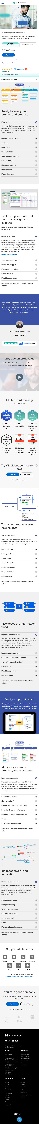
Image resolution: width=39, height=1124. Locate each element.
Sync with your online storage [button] (12, 662)
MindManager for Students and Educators (11, 1059)
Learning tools (24, 1060)
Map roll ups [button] (6, 666)
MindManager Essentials (11, 1062)
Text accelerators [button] (8, 535)
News (6, 1101)
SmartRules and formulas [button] (11, 823)
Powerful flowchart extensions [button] (13, 810)
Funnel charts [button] (6, 170)
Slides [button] (3, 923)
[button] (19, 377)
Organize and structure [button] (10, 635)
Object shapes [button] (7, 819)
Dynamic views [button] (7, 675)
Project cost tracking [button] (9, 796)
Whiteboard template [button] (9, 909)
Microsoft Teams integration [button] (12, 927)
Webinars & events (25, 1058)
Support (7, 1086)
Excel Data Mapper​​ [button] (8, 265)
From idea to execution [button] (10, 778)
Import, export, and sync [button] (10, 653)
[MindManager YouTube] (16, 1041)
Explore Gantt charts (8, 254)
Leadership (8, 1103)
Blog (22, 1062)
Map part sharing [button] (8, 905)
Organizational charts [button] (9, 138)
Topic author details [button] (9, 260)
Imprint (23, 1097)
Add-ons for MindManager (8, 1073)
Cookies (23, 1084)
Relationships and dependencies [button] (14, 814)
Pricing (7, 1084)
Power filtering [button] (7, 274)
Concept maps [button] (7, 152)
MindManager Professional (8, 1055)
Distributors (8, 1095)
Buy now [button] (8, 54)
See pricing (26, 474)
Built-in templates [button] (8, 567)
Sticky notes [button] (6, 558)
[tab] (10, 44)
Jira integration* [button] (7, 801)
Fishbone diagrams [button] (8, 165)
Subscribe (23, 1065)
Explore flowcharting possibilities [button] (14, 805)
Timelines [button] (5, 143)
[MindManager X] (9, 1041)
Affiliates (7, 1097)
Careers (7, 1106)
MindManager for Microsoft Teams (9, 1065)
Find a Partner (8, 1093)
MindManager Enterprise (11, 1068)
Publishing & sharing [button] (9, 914)
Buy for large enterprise (8, 62)
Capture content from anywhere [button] (13, 657)
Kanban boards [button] (7, 161)
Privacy (23, 1082)
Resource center (25, 1054)
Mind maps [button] (5, 122)
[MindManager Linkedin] (13, 1041)
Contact (7, 1099)
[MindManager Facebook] (6, 1041)
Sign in (7, 1082)
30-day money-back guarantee (10, 59)
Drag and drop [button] (7, 549)
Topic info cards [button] (7, 563)
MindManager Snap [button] (9, 900)
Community (8, 1088)
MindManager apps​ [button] (9, 278)
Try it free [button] (13, 474)
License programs (9, 1070)
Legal (22, 1088)
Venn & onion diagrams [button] (10, 156)
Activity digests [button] (7, 576)
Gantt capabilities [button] (8, 236)
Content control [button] (7, 918)
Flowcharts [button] (5, 147)
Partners (7, 1091)
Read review (19, 335)
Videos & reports (25, 1056)
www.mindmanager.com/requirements (19, 976)
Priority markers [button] (7, 554)
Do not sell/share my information (26, 1091)
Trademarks (24, 1086)
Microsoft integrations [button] (9, 269)
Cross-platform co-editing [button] (11, 882)
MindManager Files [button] (8, 671)
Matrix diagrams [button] (7, 174)
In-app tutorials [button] (7, 572)
